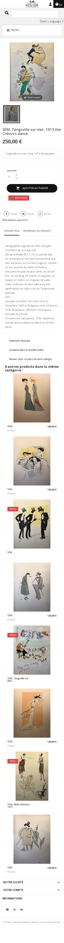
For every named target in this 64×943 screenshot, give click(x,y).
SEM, (10, 426)
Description (11, 230)
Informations (12, 898)
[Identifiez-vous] (50, 4)
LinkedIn (21, 909)
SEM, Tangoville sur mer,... (17, 679)
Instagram (14, 909)
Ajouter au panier (32, 188)
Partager (13, 214)
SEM (9, 489)
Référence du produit (37, 230)
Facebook (7, 909)
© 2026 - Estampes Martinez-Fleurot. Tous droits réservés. (32, 922)
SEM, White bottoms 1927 (18, 805)
